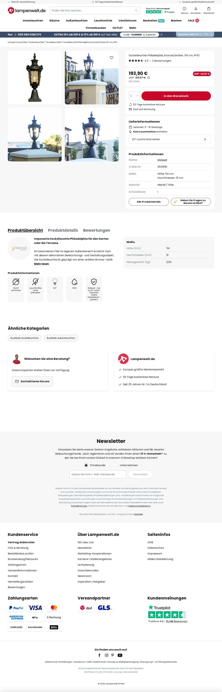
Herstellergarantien (20, 582)
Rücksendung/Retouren (23, 559)
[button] (35, 134)
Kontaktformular (79, 506)
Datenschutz (156, 548)
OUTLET (117, 28)
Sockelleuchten (53, 42)
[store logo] (27, 10)
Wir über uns (86, 542)
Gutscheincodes (88, 570)
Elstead (162, 160)
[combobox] (95, 10)
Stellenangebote (101, 559)
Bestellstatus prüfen (21, 553)
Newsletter (85, 548)
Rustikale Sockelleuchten (25, 338)
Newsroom (84, 576)
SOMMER (139, 34)
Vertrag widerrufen (21, 542)
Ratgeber (99, 582)
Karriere (83, 559)
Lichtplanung (86, 565)
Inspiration (84, 582)
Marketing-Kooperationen (94, 553)
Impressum (155, 553)
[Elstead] (19, 248)
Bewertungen (96, 230)
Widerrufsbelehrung (160, 559)
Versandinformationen (22, 570)
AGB (150, 542)
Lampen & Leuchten (17, 42)
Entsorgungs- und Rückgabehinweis (158, 661)
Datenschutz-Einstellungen (58, 661)
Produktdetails (63, 230)
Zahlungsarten (17, 565)
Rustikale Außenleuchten (61, 338)
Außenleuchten (36, 42)
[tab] (25, 230)
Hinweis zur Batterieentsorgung (123, 661)
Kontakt (13, 576)
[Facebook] (101, 655)
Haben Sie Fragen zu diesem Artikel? (193, 202)
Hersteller (138, 514)
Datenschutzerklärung (139, 506)
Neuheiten (153, 20)
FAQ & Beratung (18, 548)
